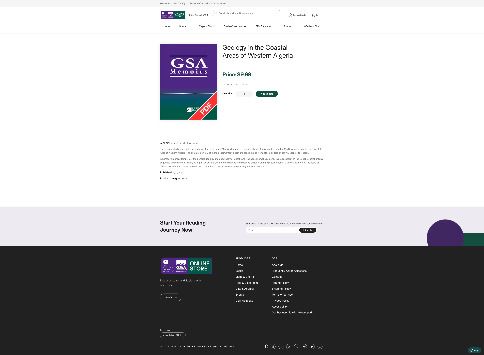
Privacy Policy (280, 300)
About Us (277, 264)
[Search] (278, 13)
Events (239, 294)
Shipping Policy (281, 288)
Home (239, 264)
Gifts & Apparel (244, 288)
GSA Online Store (182, 346)
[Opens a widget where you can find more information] (474, 350)
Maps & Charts (244, 276)
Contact (277, 276)
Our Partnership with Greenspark (292, 312)
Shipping (225, 84)
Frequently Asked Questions (289, 270)
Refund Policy (280, 282)
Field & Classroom (246, 282)
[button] (184, 26)
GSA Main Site (244, 300)
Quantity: (227, 93)
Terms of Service (282, 294)
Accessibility (280, 306)
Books (239, 270)
